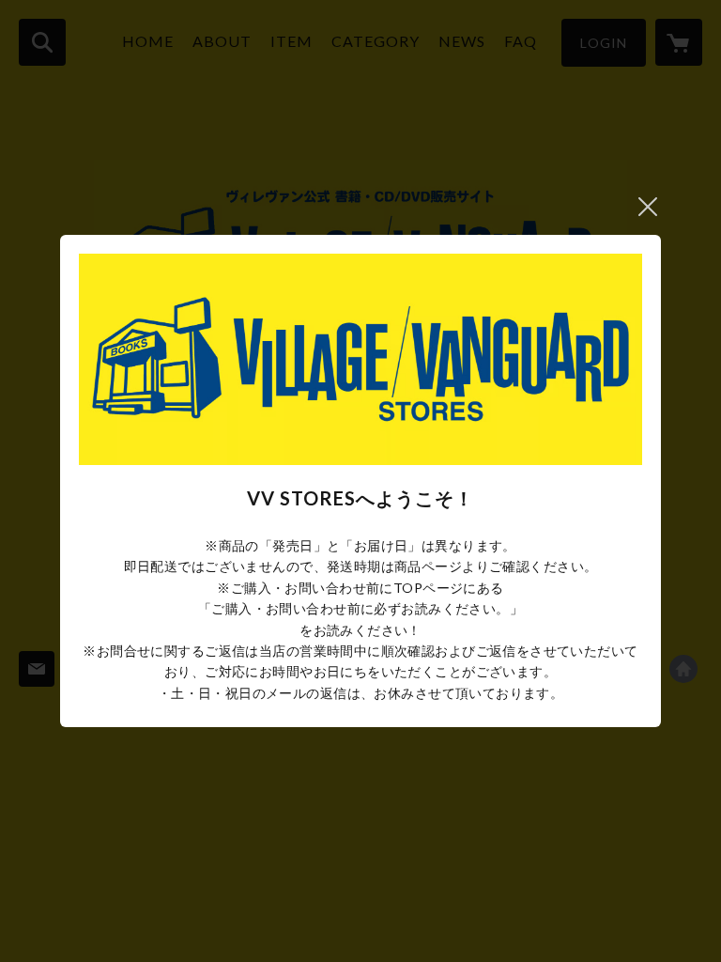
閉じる (647, 206)
